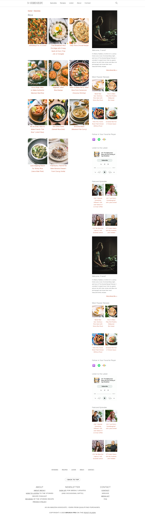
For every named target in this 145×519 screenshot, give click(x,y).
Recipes (63, 3)
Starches (37, 11)
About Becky (39, 490)
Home (30, 11)
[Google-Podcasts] (105, 139)
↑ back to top (72, 479)
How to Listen (32, 493)
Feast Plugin (90, 513)
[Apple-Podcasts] (94, 139)
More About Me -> (111, 70)
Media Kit (105, 496)
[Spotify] (99, 139)
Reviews (29, 499)
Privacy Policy (39, 502)
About (79, 3)
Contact (88, 3)
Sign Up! (63, 490)
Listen (71, 3)
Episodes (53, 3)
